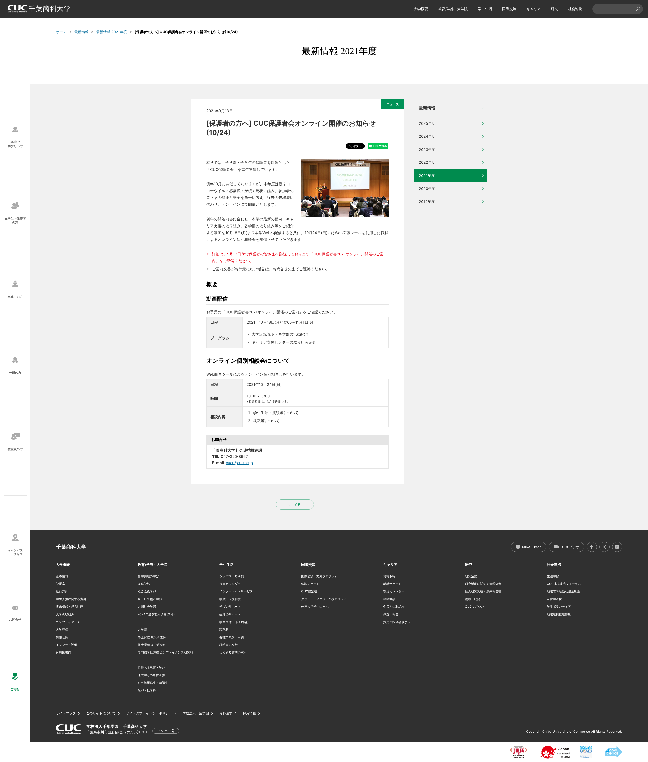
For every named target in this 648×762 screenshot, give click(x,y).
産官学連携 (554, 599)
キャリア (533, 9)
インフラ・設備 (66, 645)
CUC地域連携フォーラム (564, 584)
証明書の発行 (228, 645)
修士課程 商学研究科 (152, 645)
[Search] (638, 9)
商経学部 (144, 584)
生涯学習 (553, 576)
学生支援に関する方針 (71, 599)
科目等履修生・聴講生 (153, 683)
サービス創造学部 (150, 599)
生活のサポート (230, 614)
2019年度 (427, 201)
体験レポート (310, 584)
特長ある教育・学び (151, 667)
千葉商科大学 (71, 547)
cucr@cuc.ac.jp (239, 462)
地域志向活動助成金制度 (563, 591)
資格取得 (389, 576)
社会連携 (575, 9)
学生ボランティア (559, 606)
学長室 (60, 584)
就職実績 (389, 599)
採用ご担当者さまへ (397, 622)
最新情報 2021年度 (111, 32)
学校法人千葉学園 (196, 713)
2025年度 (427, 123)
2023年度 (427, 149)
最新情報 (81, 32)
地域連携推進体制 (559, 614)
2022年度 (427, 162)
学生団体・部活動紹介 (234, 622)
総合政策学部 (147, 591)
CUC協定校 (309, 591)
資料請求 (225, 713)
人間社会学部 (147, 606)
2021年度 (427, 175)
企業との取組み (393, 606)
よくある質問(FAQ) (232, 652)
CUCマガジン (474, 606)
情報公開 (62, 637)
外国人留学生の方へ (315, 606)
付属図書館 (63, 652)
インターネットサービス (236, 591)
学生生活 (485, 9)
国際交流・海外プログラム (319, 576)
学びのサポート (230, 606)
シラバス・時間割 (231, 576)
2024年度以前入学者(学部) (156, 614)
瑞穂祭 (224, 629)
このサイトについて (101, 713)
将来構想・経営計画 (69, 606)
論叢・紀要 (472, 599)
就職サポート (392, 584)
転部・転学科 (147, 690)
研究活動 (471, 576)
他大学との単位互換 (151, 675)
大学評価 (62, 629)
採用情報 (249, 713)
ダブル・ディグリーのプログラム (324, 599)
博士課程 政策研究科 (152, 637)
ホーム (61, 32)
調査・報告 (390, 614)
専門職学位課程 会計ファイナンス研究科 (165, 652)
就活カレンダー (393, 591)
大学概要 (421, 9)
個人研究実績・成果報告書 (483, 591)
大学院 (142, 629)
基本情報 (62, 576)
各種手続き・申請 (231, 637)
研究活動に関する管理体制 (483, 584)
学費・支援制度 (230, 599)
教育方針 (62, 591)
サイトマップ (66, 713)
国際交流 (509, 9)
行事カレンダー (230, 584)
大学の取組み (65, 614)
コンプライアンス (68, 622)
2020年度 (427, 188)
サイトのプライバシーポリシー (149, 713)
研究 (554, 9)
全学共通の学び (148, 576)
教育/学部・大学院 (453, 9)
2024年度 (427, 136)
